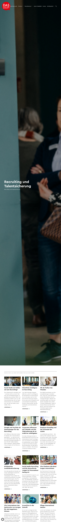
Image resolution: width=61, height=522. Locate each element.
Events (44, 6)
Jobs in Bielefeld (38, 6)
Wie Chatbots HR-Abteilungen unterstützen (48, 467)
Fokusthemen (28, 6)
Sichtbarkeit (50, 6)
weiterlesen (7, 407)
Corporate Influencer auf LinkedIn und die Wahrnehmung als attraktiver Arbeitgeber (29, 430)
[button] (2, 519)
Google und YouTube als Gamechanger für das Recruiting (12, 429)
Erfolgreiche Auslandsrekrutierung (11, 467)
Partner (20, 6)
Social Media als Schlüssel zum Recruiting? (12, 389)
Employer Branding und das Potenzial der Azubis (48, 429)
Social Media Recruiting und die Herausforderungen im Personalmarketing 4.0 (30, 469)
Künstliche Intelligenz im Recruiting (29, 389)
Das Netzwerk (13, 6)
